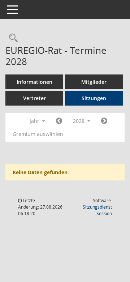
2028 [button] (79, 121)
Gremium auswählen (38, 134)
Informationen (34, 81)
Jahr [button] (35, 121)
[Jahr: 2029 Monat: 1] (104, 121)
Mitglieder (94, 81)
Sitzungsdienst (97, 210)
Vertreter (34, 98)
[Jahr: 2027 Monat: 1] (59, 121)
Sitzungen (94, 98)
